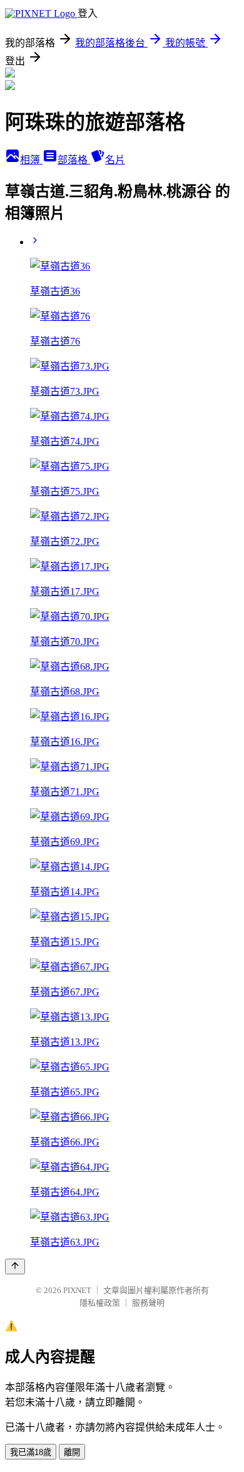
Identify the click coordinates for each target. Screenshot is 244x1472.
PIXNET (77, 1290)
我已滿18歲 (30, 1452)
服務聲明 (148, 1302)
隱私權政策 (99, 1302)
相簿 (31, 160)
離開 (72, 1452)
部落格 (74, 160)
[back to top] (15, 1266)
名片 (115, 160)
